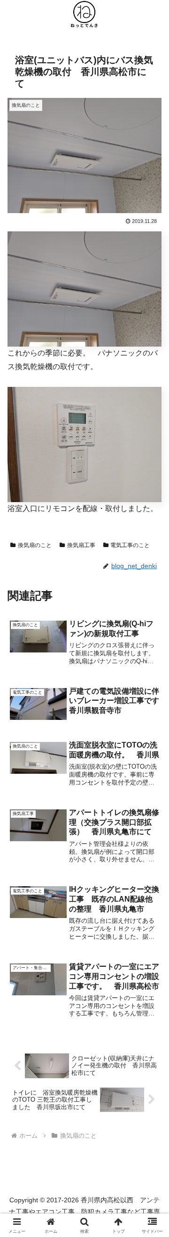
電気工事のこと (130, 545)
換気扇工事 (81, 545)
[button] (151, 1144)
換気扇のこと (35, 545)
